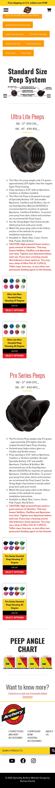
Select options (14, 310)
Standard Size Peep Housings (17, 25)
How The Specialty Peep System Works (22, 15)
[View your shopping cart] (49, 9)
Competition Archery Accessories (16, 734)
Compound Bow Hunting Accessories (35, 736)
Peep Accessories (33, 43)
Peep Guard (10, 53)
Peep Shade (26, 53)
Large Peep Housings (14, 34)
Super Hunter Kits (12, 43)
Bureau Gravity (27, 781)
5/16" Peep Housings (38, 34)
